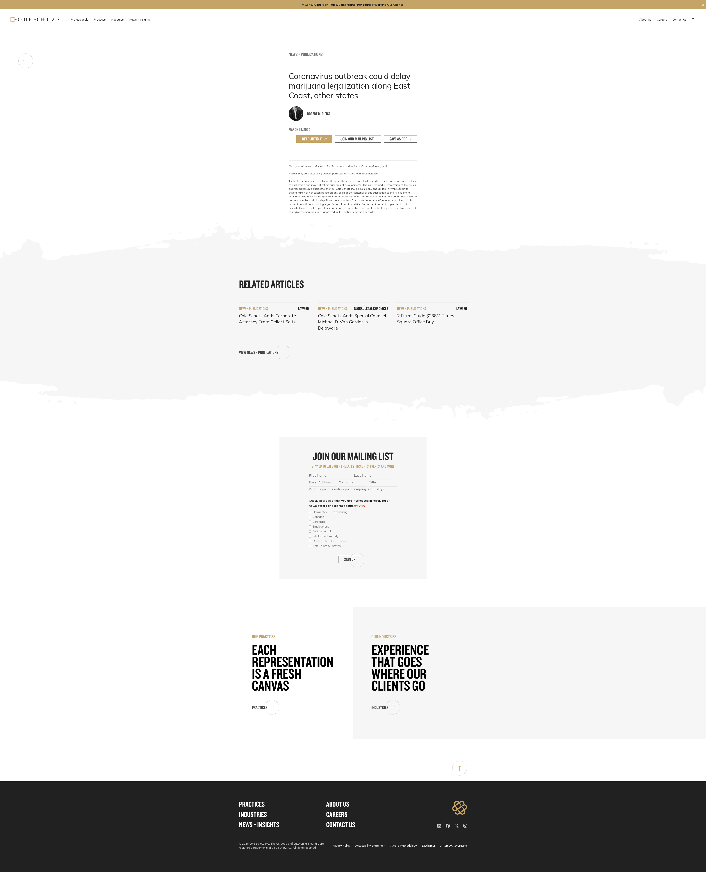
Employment (321, 526)
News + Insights (259, 824)
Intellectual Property (326, 536)
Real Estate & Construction (330, 541)
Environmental (322, 531)
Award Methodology (404, 845)
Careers (336, 814)
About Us (337, 804)
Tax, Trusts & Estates (327, 546)
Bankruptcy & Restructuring (330, 512)
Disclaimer (428, 845)
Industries (379, 707)
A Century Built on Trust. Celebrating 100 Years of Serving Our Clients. (353, 4)
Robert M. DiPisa (318, 113)
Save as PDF (398, 139)
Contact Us (340, 824)
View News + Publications (258, 352)
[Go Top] (459, 768)
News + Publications (306, 54)
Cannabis (319, 517)
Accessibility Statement (370, 845)
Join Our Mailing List (357, 139)
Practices (259, 707)
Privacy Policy (341, 845)
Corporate (319, 521)
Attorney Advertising (453, 845)
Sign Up (349, 559)
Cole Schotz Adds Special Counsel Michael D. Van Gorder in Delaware (352, 322)
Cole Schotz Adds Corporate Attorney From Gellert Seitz (267, 319)
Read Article (312, 139)
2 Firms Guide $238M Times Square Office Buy (425, 319)
